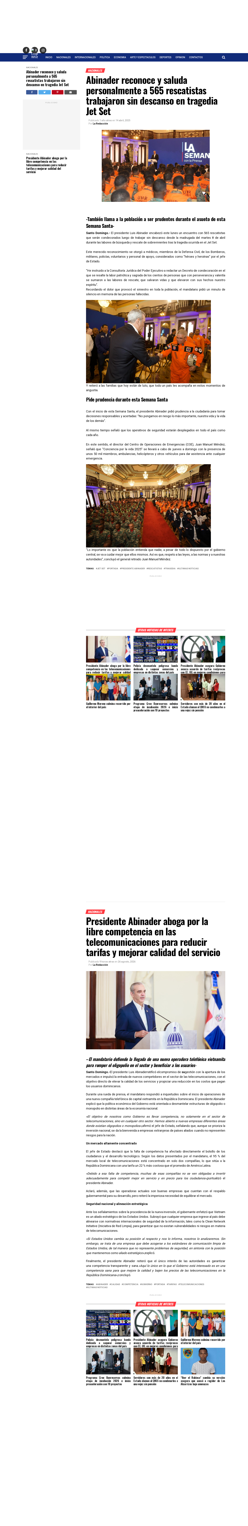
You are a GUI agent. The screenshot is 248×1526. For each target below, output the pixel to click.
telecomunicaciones (192, 1284)
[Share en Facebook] (31, 92)
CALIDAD (115, 1284)
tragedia (170, 569)
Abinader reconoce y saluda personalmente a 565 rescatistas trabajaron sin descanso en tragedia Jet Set (47, 78)
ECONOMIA (120, 57)
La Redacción (100, 123)
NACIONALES (63, 57)
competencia (130, 1284)
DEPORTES (165, 57)
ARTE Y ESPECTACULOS (143, 57)
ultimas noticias (188, 569)
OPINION (180, 57)
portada (113, 569)
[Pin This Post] (57, 92)
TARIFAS (172, 1284)
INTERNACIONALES (85, 57)
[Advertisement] (124, 23)
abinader (102, 1284)
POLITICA (105, 57)
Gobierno (146, 1284)
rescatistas (155, 569)
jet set (101, 569)
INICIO (48, 57)
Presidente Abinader (133, 569)
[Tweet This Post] (44, 92)
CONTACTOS (196, 57)
